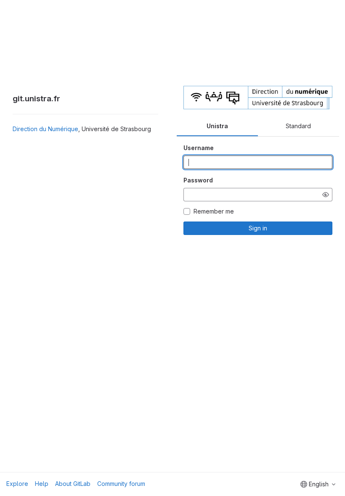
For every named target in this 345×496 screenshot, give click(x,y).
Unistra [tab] (217, 125)
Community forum (121, 483)
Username (198, 147)
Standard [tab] (298, 125)
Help (41, 483)
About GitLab (72, 483)
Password (198, 180)
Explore (17, 483)
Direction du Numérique (45, 128)
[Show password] (325, 194)
